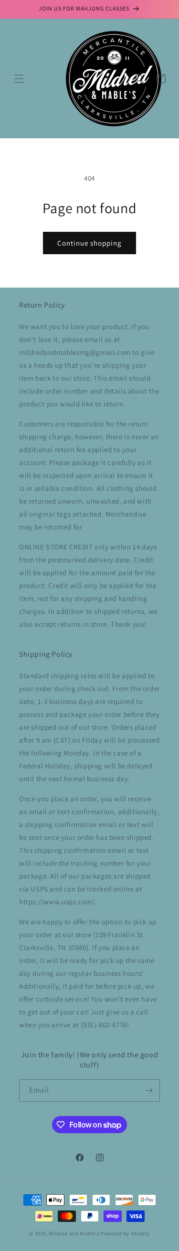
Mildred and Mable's (75, 1233)
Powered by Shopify (125, 1233)
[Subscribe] (148, 1090)
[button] (19, 78)
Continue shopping (89, 243)
